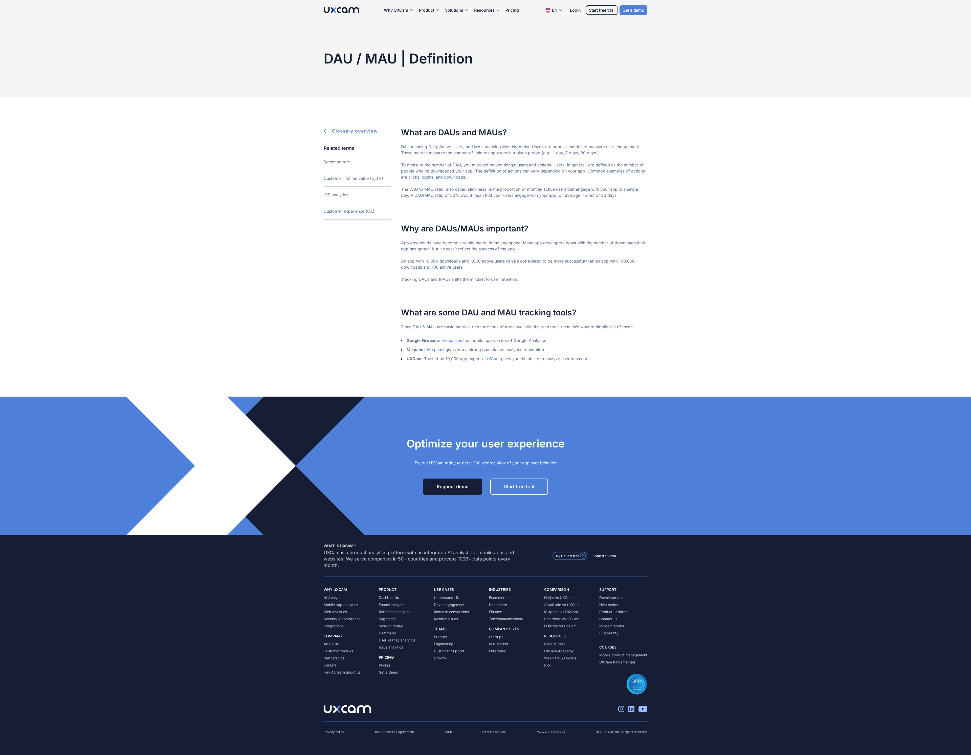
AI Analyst (332, 597)
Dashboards (389, 597)
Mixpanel (435, 349)
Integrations (333, 626)
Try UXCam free (567, 556)
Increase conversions (451, 612)
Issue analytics (391, 647)
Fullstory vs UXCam (560, 626)
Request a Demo (604, 556)
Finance (495, 612)
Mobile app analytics (341, 604)
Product (440, 637)
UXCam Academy (559, 651)
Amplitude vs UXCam (562, 604)
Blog (547, 665)
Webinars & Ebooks (560, 658)
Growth (440, 658)
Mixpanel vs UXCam (561, 612)
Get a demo (633, 10)
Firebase (450, 340)
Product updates (613, 612)
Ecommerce (499, 597)
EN (555, 10)
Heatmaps (387, 633)
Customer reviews (338, 651)
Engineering (443, 644)
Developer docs (612, 597)
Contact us (608, 619)
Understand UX (446, 597)
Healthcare (498, 604)
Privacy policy (334, 732)
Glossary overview (355, 131)
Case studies (554, 644)
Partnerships (334, 658)
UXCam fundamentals (617, 662)
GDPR (448, 732)
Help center (609, 604)
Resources (484, 10)
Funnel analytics (392, 604)
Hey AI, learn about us (342, 672)
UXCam (492, 358)
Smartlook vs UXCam (561, 619)
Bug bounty (609, 633)
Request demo (453, 486)
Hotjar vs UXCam (558, 597)
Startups (496, 637)
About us (331, 644)
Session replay (391, 626)
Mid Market (498, 644)
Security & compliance (342, 619)
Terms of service (494, 732)
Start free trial (601, 10)
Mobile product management (623, 655)
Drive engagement (449, 604)
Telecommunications (506, 619)
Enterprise (497, 651)
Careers (330, 665)
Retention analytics (394, 612)
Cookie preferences (551, 732)
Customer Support (449, 651)
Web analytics (335, 612)
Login (575, 10)
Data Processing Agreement (394, 732)
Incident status (611, 626)
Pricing (512, 10)
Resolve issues (446, 619)
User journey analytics (397, 640)
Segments (387, 619)
